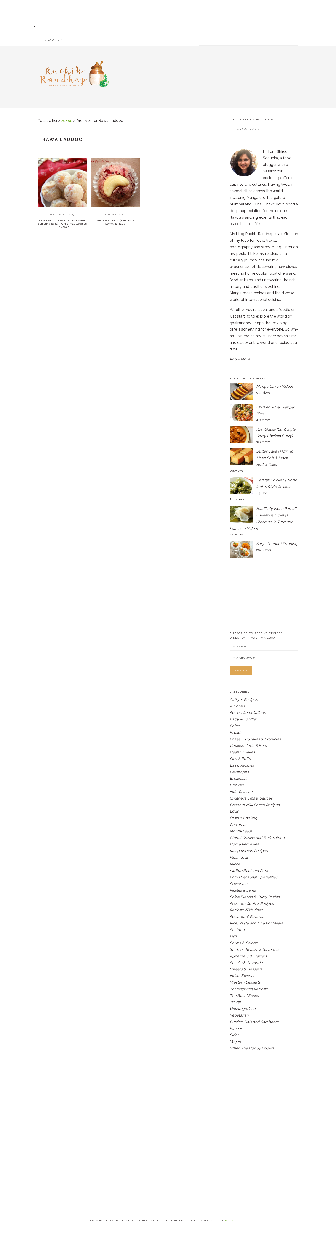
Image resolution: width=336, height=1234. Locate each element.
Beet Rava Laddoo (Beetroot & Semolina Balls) (115, 222)
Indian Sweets (242, 976)
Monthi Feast (241, 831)
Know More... (241, 359)
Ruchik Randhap (74, 75)
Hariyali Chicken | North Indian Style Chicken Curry (276, 486)
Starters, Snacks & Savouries (255, 949)
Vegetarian (239, 1015)
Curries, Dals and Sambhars (254, 1022)
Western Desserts (245, 982)
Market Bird (235, 1220)
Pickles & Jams (243, 890)
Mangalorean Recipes (249, 851)
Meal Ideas (239, 857)
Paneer (236, 1028)
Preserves (238, 884)
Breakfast (238, 778)
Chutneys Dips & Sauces (251, 798)
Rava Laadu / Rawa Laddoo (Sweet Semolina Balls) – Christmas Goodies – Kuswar (62, 224)
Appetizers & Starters (248, 956)
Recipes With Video (246, 910)
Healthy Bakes (242, 752)
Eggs (234, 811)
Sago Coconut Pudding (276, 544)
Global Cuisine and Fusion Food (257, 838)
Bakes (235, 726)
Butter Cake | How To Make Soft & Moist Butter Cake (274, 458)
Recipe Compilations (248, 712)
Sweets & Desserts (246, 969)
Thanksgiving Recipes (248, 989)
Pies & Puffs (240, 759)
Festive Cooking (243, 818)
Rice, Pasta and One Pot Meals (256, 923)
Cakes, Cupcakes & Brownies (255, 739)
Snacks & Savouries (247, 963)
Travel (235, 1002)
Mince (235, 864)
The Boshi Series (244, 995)
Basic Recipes (242, 765)
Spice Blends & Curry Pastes (255, 897)
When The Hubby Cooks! (252, 1048)
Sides (234, 1035)
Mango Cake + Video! (274, 386)
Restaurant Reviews (247, 916)
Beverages (239, 772)
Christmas (238, 824)
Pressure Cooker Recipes (252, 903)
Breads (236, 732)
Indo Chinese (241, 791)
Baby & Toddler (243, 719)
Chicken (236, 785)
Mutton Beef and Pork (249, 871)
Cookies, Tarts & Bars (248, 745)
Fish (233, 936)
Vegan (235, 1041)
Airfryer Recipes (244, 699)
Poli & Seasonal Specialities (253, 877)
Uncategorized (243, 1008)
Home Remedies (244, 844)
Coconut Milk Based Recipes (255, 805)
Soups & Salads (243, 943)
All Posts (237, 706)
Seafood (237, 930)
